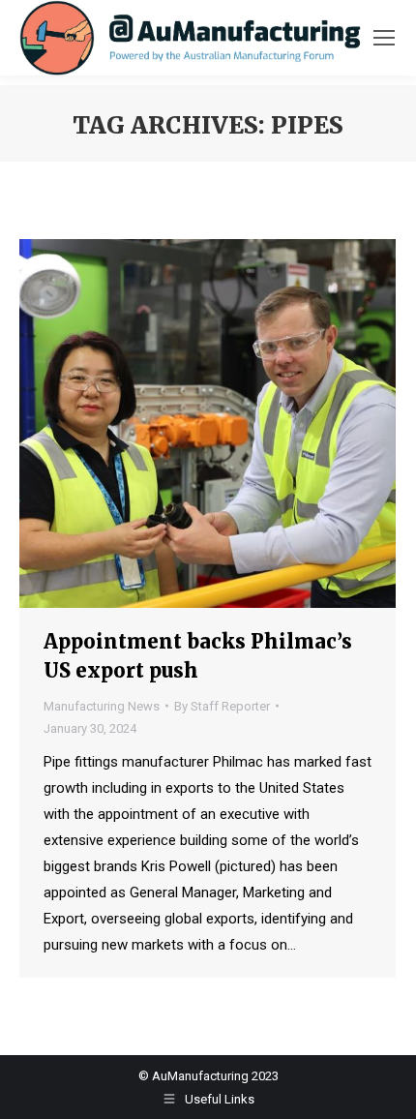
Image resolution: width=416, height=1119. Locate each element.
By (222, 706)
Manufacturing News (102, 706)
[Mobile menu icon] (384, 37)
